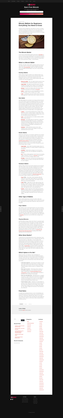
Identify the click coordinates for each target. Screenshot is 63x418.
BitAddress (22, 214)
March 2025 (40, 349)
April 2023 (40, 376)
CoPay (22, 93)
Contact (27, 1)
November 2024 (41, 356)
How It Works (13, 1)
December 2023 (41, 369)
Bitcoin (28, 321)
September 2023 (41, 374)
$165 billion (41, 54)
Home (9, 1)
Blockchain (23, 119)
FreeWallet (23, 150)
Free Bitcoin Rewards (25, 398)
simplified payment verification (24, 140)
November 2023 (41, 371)
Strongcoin (23, 127)
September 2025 (41, 339)
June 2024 (40, 364)
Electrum (22, 88)
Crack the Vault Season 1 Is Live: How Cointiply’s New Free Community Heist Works (19, 332)
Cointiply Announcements (30, 323)
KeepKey (22, 188)
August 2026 (41, 321)
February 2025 (41, 351)
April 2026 (40, 328)
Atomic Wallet (23, 84)
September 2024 (41, 359)
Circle (22, 116)
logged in (24, 310)
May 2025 (40, 346)
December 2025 (41, 334)
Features (18, 1)
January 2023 (41, 381)
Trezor (22, 177)
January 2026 (41, 333)
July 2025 (40, 343)
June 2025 (40, 344)
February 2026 (41, 331)
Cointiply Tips (29, 326)
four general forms (27, 67)
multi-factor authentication (37, 174)
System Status (35, 403)
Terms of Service (35, 399)
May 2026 (40, 326)
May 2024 (40, 366)
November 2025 (41, 336)
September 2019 (41, 389)
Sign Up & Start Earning (25, 399)
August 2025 (41, 341)
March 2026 (40, 329)
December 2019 (41, 384)
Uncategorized (29, 331)
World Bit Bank (27, 245)
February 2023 (41, 379)
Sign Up (34, 1)
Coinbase (22, 111)
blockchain (38, 89)
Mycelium (23, 158)
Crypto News (29, 328)
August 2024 (41, 361)
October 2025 (41, 338)
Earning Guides (29, 329)
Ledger (22, 182)
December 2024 (41, 354)
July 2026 (40, 323)
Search (23, 320)
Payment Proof (35, 398)
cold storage (36, 155)
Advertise (22, 1)
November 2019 (41, 386)
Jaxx (22, 154)
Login (30, 1)
